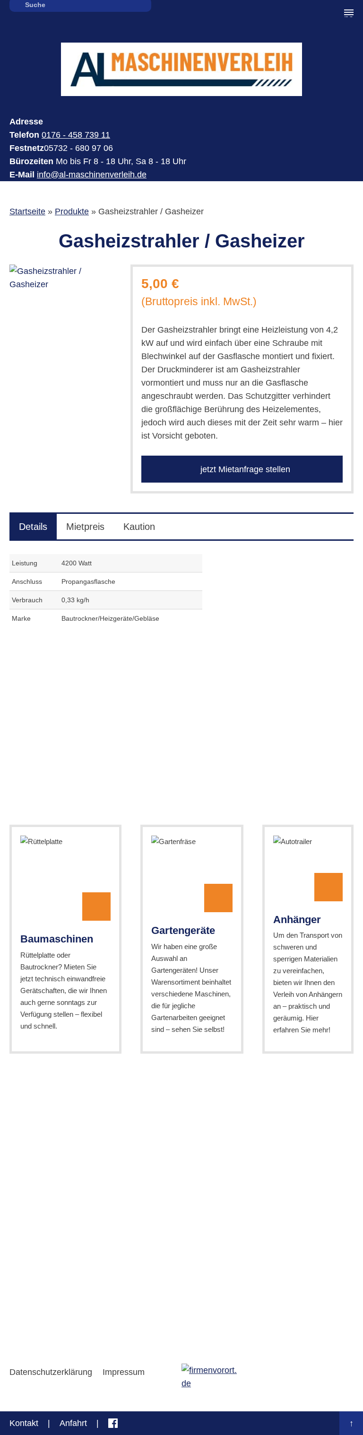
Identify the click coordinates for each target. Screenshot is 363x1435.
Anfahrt (73, 1423)
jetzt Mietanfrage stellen (244, 469)
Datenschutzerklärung (50, 1372)
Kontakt (23, 1423)
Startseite (27, 211)
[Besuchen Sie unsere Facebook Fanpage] (113, 1423)
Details (33, 526)
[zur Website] (210, 1377)
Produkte (72, 211)
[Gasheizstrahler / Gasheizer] (60, 277)
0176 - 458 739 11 (76, 135)
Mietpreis (85, 526)
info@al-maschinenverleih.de (92, 174)
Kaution (139, 526)
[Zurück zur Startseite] (181, 69)
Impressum (124, 1372)
